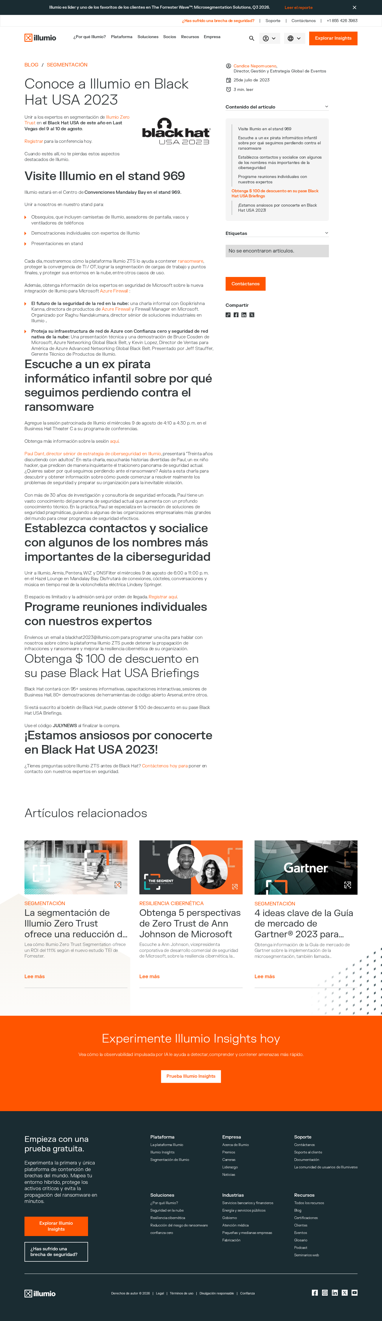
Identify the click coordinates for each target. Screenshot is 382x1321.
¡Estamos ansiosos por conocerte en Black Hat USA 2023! (277, 208)
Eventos (300, 1233)
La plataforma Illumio (167, 1145)
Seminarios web (306, 1255)
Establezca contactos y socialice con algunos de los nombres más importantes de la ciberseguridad (280, 162)
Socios (169, 36)
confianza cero (161, 1233)
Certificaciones (306, 1218)
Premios (228, 1152)
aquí (114, 441)
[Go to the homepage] (40, 38)
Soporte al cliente (308, 1152)
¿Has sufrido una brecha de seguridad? (218, 20)
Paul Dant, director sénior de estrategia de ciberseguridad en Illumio (92, 454)
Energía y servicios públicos (244, 1210)
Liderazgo (230, 1167)
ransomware (190, 261)
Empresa (212, 36)
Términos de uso (181, 1293)
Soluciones (148, 36)
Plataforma (122, 36)
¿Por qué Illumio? (164, 1203)
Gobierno (229, 1218)
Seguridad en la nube (167, 1210)
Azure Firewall (114, 291)
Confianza (247, 1293)
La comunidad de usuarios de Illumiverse (326, 1167)
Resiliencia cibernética (171, 903)
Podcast (300, 1248)
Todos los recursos (309, 1203)
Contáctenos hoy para (165, 766)
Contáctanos (304, 20)
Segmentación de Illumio (169, 1160)
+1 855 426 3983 (342, 20)
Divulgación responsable (217, 1293)
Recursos (190, 36)
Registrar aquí (163, 597)
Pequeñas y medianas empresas (247, 1233)
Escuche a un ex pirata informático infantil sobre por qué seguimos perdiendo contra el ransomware (279, 143)
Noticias (228, 1175)
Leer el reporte (299, 7)
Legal (160, 1293)
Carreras (228, 1160)
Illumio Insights (162, 1152)
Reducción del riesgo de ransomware (179, 1225)
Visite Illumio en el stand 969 (264, 128)
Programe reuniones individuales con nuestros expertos (272, 179)
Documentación (307, 1160)
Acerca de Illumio (235, 1145)
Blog (31, 65)
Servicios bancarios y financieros (247, 1203)
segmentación (67, 65)
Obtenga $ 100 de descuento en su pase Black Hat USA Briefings (275, 193)
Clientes (300, 1225)
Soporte (273, 20)
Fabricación (231, 1240)
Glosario (300, 1240)
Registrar (33, 141)
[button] (251, 38)
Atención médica (235, 1225)
